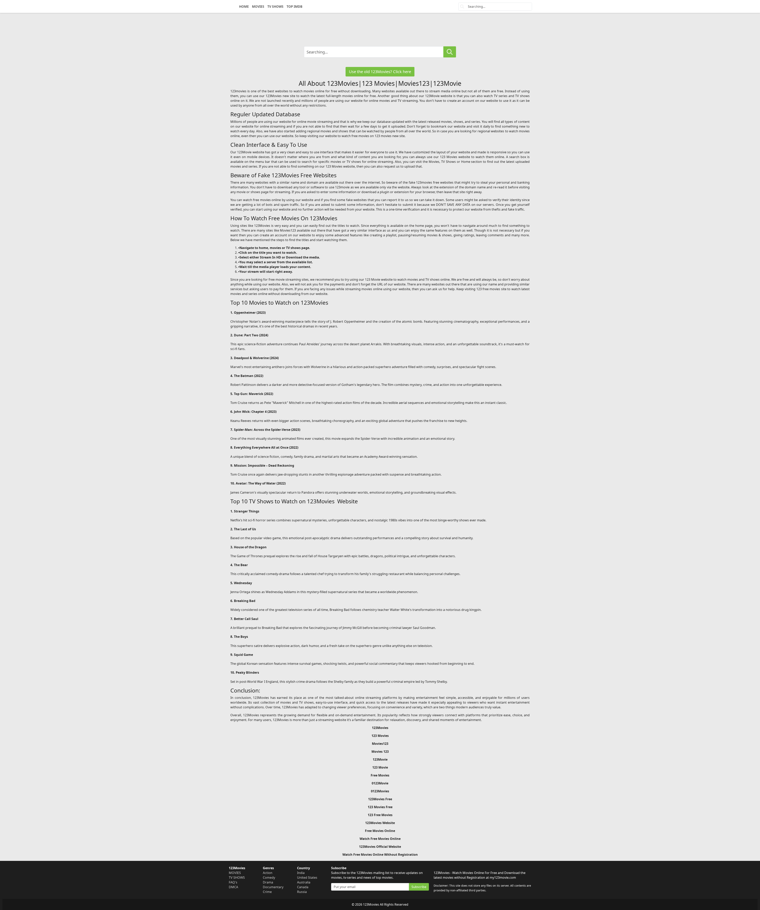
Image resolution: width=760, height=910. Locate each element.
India (301, 873)
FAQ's (233, 882)
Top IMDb (294, 6)
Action (267, 873)
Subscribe (418, 887)
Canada (302, 887)
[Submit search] (449, 51)
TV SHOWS (275, 6)
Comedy (269, 877)
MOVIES (258, 6)
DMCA (233, 887)
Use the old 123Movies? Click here (380, 71)
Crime (267, 892)
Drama (268, 882)
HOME (244, 6)
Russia (302, 892)
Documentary (273, 887)
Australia (303, 882)
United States (307, 877)
